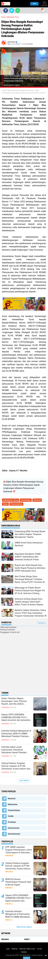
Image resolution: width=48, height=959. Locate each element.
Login (8, 949)
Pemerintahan (16, 504)
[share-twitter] (11, 10)
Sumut (27, 939)
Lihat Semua (24, 780)
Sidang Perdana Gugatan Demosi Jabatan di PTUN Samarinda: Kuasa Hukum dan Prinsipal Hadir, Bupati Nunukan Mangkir (16, 766)
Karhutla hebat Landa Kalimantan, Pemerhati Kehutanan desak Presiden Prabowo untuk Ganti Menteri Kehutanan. (15, 750)
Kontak (39, 949)
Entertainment (14, 834)
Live (34, 4)
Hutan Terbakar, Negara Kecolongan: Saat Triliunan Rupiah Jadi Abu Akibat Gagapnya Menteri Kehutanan (15, 701)
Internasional (13, 828)
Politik (10, 816)
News (5, 504)
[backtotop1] (46, 955)
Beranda (5, 939)
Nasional (37, 500)
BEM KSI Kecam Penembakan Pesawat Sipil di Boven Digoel (18, 882)
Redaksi (24, 952)
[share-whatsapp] (17, 10)
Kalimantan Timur (13, 17)
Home (3, 17)
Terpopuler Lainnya (24, 927)
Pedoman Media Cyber (27, 949)
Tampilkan (41, 623)
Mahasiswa (12, 804)
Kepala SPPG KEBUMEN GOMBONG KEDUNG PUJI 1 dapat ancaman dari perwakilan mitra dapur (16, 717)
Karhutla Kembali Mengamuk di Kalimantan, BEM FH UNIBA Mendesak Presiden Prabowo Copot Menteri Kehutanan (16, 733)
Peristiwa (12, 822)
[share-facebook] (5, 10)
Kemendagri (26, 500)
